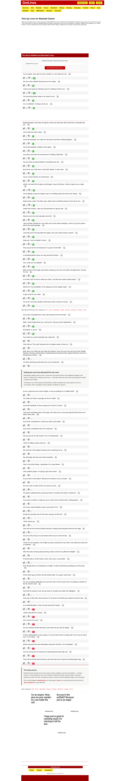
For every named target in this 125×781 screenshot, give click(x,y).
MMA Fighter (40, 10)
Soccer (46, 7)
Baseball (38, 7)
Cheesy (39, 770)
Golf (32, 7)
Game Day (58, 10)
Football (85, 7)
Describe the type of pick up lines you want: (55, 60)
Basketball (54, 7)
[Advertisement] (55, 39)
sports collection (29, 682)
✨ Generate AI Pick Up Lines (55, 68)
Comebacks (48, 770)
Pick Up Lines (82, 2)
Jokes (92, 2)
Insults (99, 2)
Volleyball (25, 10)
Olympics (49, 10)
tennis (58, 680)
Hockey (62, 7)
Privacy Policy (60, 773)
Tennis (93, 7)
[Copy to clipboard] (69, 74)
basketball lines (41, 680)
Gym (98, 7)
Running (69, 7)
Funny (32, 770)
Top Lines (25, 7)
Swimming (77, 7)
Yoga (32, 10)
